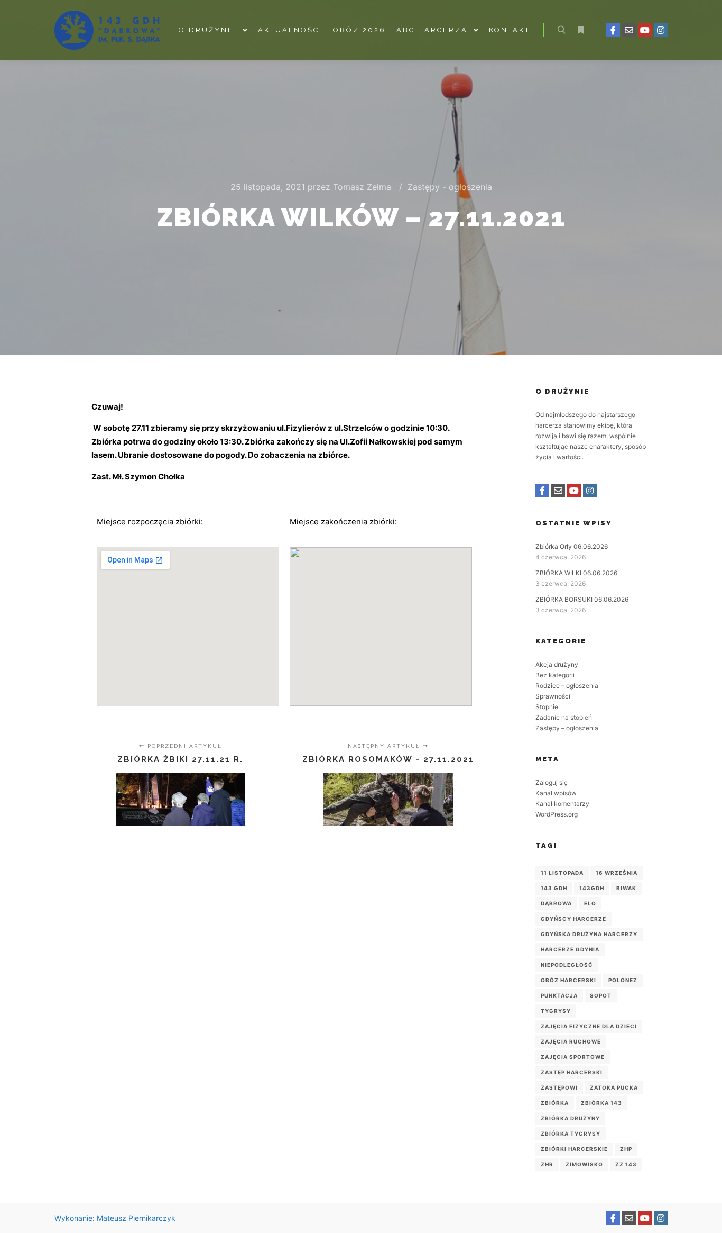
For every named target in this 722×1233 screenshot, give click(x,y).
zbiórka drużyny (570, 1118)
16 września (616, 872)
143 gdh (554, 888)
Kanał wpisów (556, 793)
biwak (626, 888)
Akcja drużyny (556, 664)
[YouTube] (645, 30)
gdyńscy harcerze (573, 918)
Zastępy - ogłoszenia (450, 187)
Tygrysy (556, 1011)
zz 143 (626, 1164)
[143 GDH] (107, 30)
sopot (601, 995)
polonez (622, 980)
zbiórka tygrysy (570, 1133)
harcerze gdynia (570, 949)
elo (590, 903)
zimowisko (584, 1164)
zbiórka (555, 1103)
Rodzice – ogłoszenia (566, 686)
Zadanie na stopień (563, 717)
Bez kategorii (555, 675)
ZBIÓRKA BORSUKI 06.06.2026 (581, 599)
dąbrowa (556, 903)
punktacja (559, 995)
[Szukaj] (561, 30)
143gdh (591, 888)
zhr (547, 1164)
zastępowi (559, 1087)
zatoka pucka (614, 1087)
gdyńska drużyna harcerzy (589, 934)
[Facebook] (613, 30)
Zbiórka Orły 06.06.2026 (571, 546)
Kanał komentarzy (562, 804)
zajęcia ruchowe (571, 1041)
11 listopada (562, 872)
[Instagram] (661, 30)
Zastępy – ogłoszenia (566, 728)
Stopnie (546, 707)
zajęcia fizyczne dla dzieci (589, 1026)
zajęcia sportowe (573, 1057)
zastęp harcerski (572, 1072)
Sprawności (552, 696)
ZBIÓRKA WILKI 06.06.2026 (576, 573)
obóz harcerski (568, 980)
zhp (626, 1149)
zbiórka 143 (601, 1103)
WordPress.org (556, 814)
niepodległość (567, 965)
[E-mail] (629, 30)
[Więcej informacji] (580, 30)
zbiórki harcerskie (574, 1149)
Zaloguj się (551, 782)
